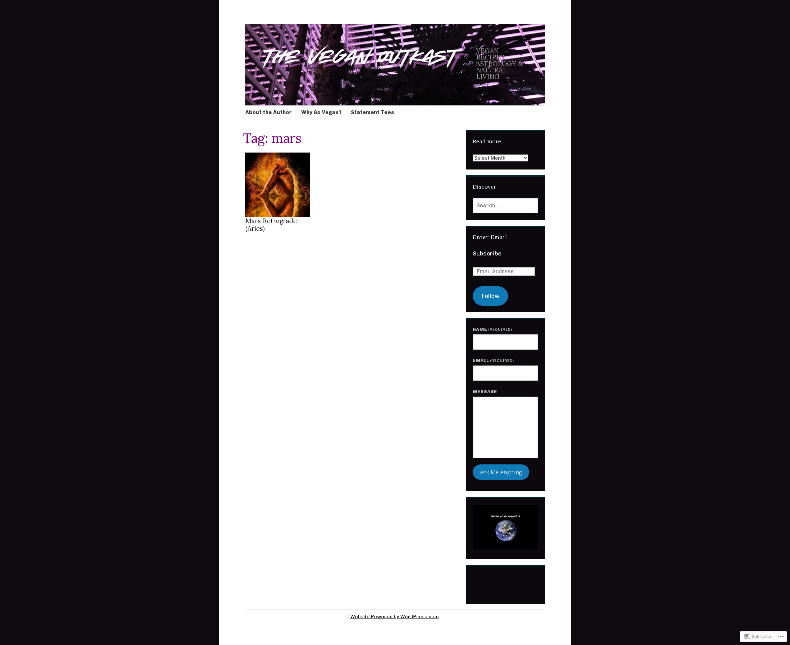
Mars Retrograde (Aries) (271, 225)
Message (485, 391)
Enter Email (490, 237)
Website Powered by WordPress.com (394, 616)
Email (493, 360)
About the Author (268, 112)
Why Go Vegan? (321, 112)
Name (492, 329)
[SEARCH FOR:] (505, 205)
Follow (490, 296)
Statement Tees (372, 112)
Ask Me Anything (501, 472)
